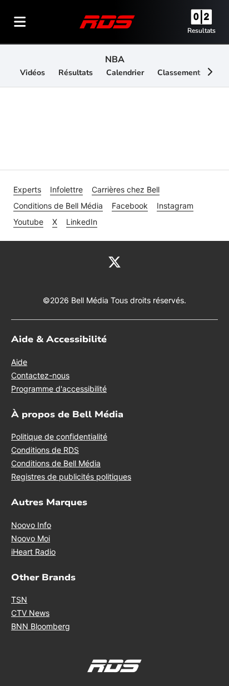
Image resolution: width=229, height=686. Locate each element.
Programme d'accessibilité (59, 388)
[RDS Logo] (107, 21)
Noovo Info (31, 525)
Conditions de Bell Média (58, 205)
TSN (19, 599)
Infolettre (66, 189)
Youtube (28, 221)
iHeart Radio (33, 551)
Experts (27, 189)
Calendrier (125, 72)
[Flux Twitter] (114, 261)
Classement (178, 72)
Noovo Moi (30, 538)
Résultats (75, 72)
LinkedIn (81, 221)
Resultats (201, 30)
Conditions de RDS (45, 450)
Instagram (175, 205)
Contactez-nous (40, 375)
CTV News (30, 613)
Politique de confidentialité (59, 436)
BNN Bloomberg (40, 626)
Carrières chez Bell (126, 189)
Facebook (130, 205)
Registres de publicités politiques (71, 476)
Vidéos (32, 72)
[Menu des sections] (20, 22)
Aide (19, 362)
